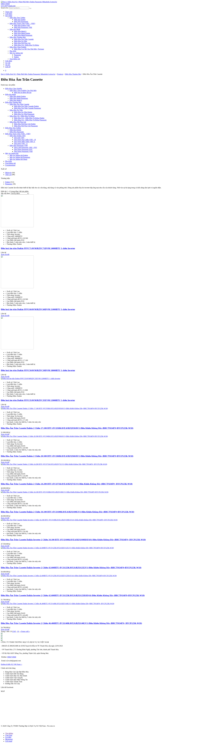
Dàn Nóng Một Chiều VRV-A (24, 142)
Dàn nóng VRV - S (20, 143)
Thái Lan (8, 174)
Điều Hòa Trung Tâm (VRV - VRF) (17, 134)
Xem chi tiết (5, 254)
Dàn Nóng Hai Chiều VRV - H (25, 140)
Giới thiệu (8, 14)
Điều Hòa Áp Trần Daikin (23, 112)
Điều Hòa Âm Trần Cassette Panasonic (27, 108)
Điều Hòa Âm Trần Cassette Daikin (26, 106)
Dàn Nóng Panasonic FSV (23, 149)
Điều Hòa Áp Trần (20, 41)
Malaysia (8, 173)
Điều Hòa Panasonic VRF (23, 27)
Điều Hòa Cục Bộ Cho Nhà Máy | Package (29, 49)
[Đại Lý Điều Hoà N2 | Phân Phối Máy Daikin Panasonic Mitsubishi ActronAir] (29, 2)
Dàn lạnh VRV (19, 138)
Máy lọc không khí (16, 53)
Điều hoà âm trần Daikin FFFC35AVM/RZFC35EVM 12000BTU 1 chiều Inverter (38, 400)
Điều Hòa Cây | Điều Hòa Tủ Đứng (26, 45)
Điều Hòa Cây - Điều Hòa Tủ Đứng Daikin (29, 118)
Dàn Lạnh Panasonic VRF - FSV (25, 147)
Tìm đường (9, 733)
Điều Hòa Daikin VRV (22, 25)
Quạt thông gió (15, 59)
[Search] (30, 8)
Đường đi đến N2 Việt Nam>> (11, 664)
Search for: (4, 8)
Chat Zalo (8, 735)
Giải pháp (8, 61)
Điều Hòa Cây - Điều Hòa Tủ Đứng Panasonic (30, 120)
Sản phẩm (8, 16)
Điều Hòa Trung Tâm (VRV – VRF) (22, 23)
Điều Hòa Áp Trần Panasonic (24, 114)
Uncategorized (10, 165)
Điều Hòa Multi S (20, 31)
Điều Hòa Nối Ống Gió (22, 43)
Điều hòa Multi (15, 29)
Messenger (9, 739)
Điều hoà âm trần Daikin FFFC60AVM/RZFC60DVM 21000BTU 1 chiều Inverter (38, 309)
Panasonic (17, 55)
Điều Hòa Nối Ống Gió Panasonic (26, 126)
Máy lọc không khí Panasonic (20, 157)
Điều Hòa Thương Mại (18, 37)
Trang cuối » (25, 631)
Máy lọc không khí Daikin (19, 155)
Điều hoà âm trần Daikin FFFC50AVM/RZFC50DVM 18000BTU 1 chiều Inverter (38, 370)
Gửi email (8, 741)
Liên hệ (7, 67)
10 (18, 631)
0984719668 (5, 4)
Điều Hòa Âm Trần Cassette (24, 39)
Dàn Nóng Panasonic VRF (23, 151)
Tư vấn (7, 63)
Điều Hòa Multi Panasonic (23, 35)
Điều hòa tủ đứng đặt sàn (22, 92)
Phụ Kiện (13, 51)
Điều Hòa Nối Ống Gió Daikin (25, 124)
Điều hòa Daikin (19, 20)
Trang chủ (8, 12)
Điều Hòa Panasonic (21, 21)
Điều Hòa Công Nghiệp (18, 47)
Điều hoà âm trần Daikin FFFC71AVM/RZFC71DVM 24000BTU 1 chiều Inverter (38, 248)
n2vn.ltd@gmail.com (8, 6)
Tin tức (7, 65)
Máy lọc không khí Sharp (18, 159)
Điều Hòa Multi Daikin (22, 33)
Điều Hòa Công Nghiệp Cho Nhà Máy (23, 90)
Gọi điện (8, 737)
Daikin (16, 57)
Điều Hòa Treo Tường (17, 18)
